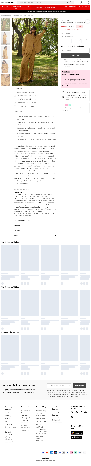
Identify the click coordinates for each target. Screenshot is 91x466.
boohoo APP (9, 450)
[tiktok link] (75, 425)
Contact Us (24, 439)
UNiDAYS (8, 432)
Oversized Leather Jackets (44, 377)
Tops (25, 16)
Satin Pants (13, 377)
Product (39, 432)
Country (73, 430)
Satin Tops (30, 16)
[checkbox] (61, 66)
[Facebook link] (80, 420)
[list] (34, 53)
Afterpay (8, 424)
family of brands (74, 400)
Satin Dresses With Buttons (67, 379)
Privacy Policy (83, 67)
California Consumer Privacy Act (40, 447)
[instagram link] (71, 420)
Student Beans (10, 435)
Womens (8, 16)
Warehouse (64, 21)
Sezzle (7, 430)
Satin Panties (4, 377)
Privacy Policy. (72, 404)
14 (78, 44)
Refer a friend (56, 431)
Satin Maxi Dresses (28, 379)
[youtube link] (71, 425)
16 (83, 44)
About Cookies (41, 427)
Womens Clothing (17, 16)
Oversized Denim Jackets (26, 377)
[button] (76, 3)
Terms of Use (40, 430)
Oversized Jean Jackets (14, 379)
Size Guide (9, 421)
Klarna (7, 427)
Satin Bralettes (53, 379)
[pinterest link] (75, 420)
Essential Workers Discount (8, 445)
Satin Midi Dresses (41, 379)
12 (73, 44)
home (3, 16)
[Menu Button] (2, 3)
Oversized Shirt (59, 377)
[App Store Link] (76, 451)
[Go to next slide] (54, 52)
